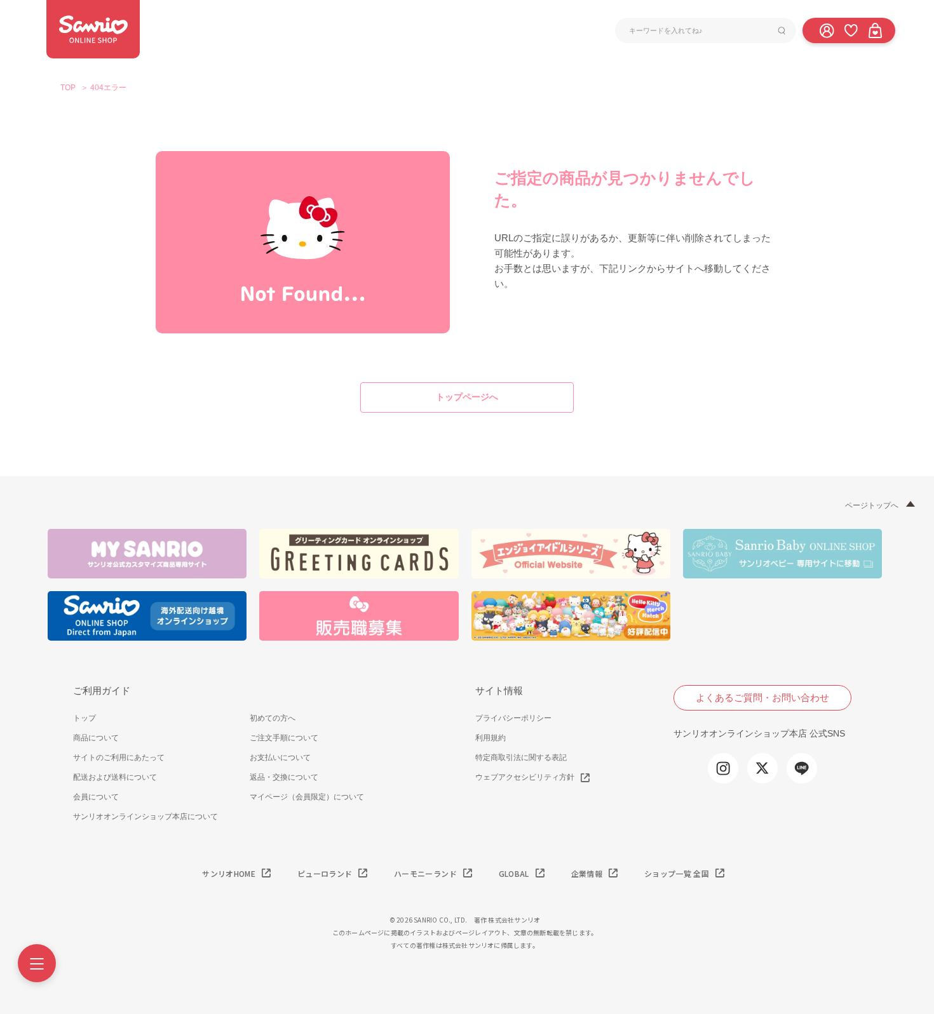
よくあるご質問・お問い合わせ (762, 697)
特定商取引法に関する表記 (521, 757)
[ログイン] (826, 30)
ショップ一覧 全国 (676, 873)
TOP (68, 87)
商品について (96, 737)
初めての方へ (272, 718)
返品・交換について (284, 777)
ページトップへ (871, 505)
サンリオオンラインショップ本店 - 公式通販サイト (93, 29)
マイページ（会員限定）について (307, 796)
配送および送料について (115, 777)
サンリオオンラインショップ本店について (145, 816)
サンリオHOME (228, 873)
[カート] (874, 30)
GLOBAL (514, 873)
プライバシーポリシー (513, 718)
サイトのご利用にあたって (119, 757)
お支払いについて (280, 757)
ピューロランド (324, 873)
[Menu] (37, 963)
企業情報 (586, 873)
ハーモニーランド (425, 873)
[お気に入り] (850, 30)
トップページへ (467, 397)
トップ (84, 718)
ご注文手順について (284, 737)
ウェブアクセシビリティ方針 (524, 777)
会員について (96, 796)
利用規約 (490, 737)
